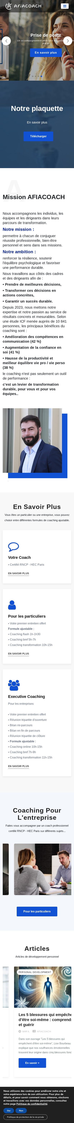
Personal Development (23, 972)
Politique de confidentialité (31, 1104)
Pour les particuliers (37, 911)
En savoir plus (37, 52)
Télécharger (38, 136)
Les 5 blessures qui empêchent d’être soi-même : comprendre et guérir (36, 1019)
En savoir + (21, 1062)
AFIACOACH (32, 1031)
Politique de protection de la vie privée (25, 1117)
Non (21, 1110)
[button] (67, 40)
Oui (8, 1110)
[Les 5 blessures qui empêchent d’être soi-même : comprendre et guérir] (37, 986)
